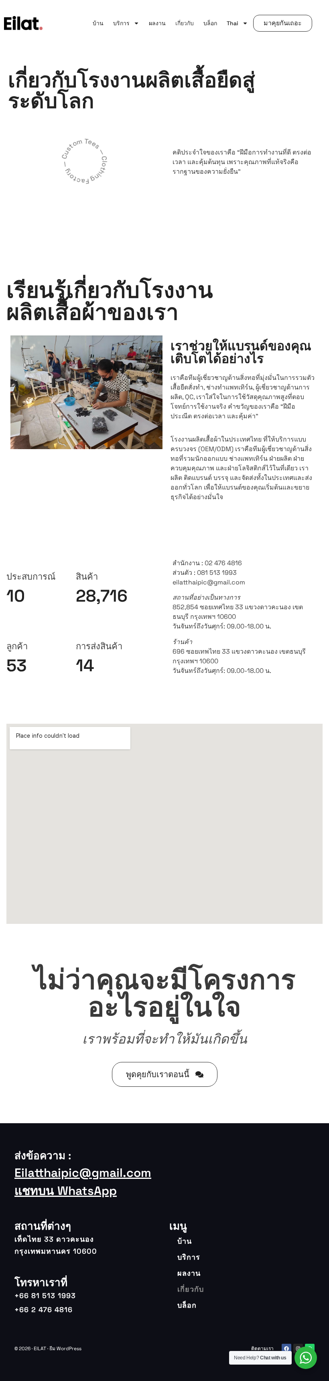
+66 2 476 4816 (43, 1309)
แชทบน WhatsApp (65, 1190)
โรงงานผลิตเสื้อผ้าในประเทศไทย (216, 439)
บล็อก (210, 23)
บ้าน (98, 23)
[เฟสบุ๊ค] (286, 1348)
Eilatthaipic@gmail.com (82, 1172)
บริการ (121, 23)
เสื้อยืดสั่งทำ (187, 387)
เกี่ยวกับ (184, 23)
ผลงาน (157, 23)
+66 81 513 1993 (45, 1295)
